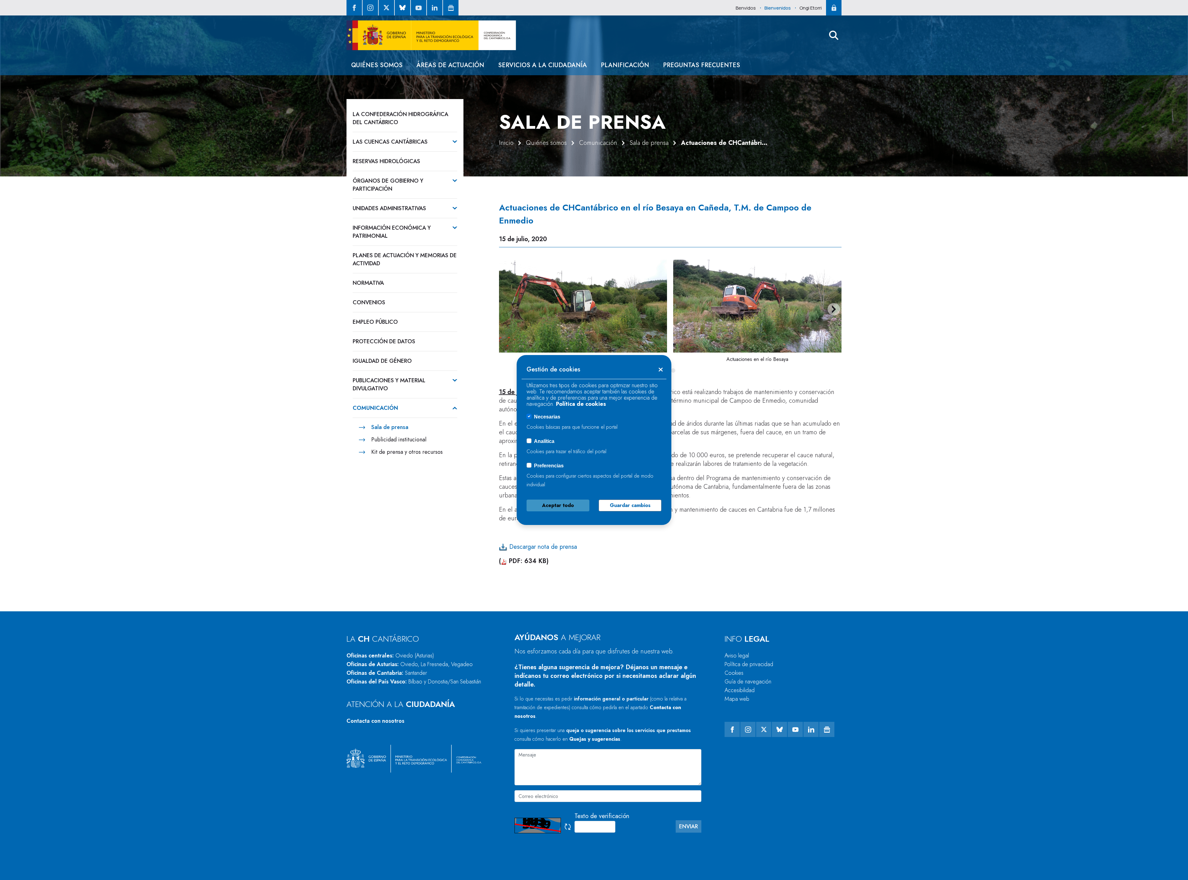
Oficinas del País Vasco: (413, 682)
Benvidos (746, 8)
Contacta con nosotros (375, 721)
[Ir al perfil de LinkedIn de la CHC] (434, 7)
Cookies (734, 673)
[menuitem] (376, 65)
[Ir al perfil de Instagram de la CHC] (370, 7)
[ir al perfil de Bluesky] (402, 7)
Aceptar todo (558, 505)
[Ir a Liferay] (431, 35)
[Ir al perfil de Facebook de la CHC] (354, 7)
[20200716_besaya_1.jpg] (583, 306)
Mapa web (737, 699)
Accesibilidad (740, 690)
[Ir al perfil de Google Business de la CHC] (450, 7)
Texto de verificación (602, 816)
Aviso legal (737, 656)
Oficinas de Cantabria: (386, 673)
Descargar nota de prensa (542, 546)
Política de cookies (581, 404)
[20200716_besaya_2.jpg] (757, 306)
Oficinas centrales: (390, 656)
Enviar (688, 826)
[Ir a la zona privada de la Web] (834, 7)
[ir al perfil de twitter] (386, 7)
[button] (834, 35)
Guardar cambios (630, 505)
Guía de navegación (748, 682)
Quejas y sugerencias (594, 739)
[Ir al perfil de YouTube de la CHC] (418, 7)
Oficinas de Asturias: (409, 664)
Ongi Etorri (810, 8)
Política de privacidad (749, 664)
